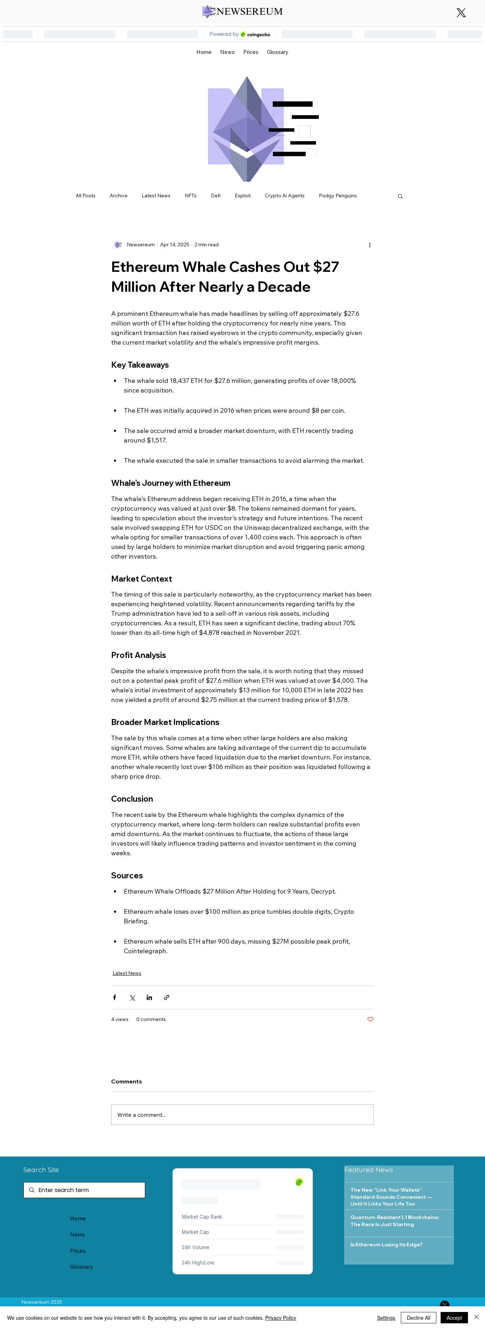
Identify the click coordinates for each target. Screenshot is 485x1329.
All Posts (86, 195)
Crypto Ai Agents (285, 195)
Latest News (156, 195)
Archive (118, 195)
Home (78, 1218)
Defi (215, 195)
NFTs (191, 195)
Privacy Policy (280, 1317)
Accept (454, 1317)
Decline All (418, 1317)
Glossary (81, 1266)
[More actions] (369, 244)
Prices (78, 1250)
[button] (400, 196)
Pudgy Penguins (338, 195)
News (77, 1234)
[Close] (476, 1317)
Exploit (243, 195)
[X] (461, 12)
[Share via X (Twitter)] (132, 997)
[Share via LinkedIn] (149, 997)
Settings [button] (386, 1317)
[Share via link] (166, 997)
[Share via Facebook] (114, 997)
